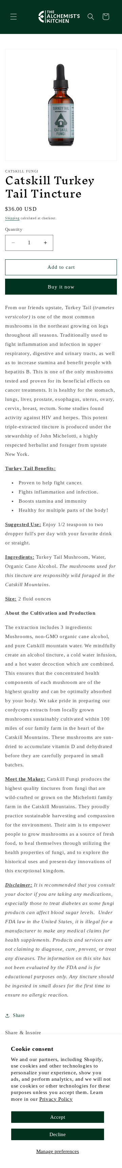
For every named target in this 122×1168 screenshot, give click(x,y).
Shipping (12, 218)
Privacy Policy (56, 1099)
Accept (57, 1117)
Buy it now (61, 287)
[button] (13, 16)
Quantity (13, 229)
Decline (57, 1134)
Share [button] (19, 1015)
